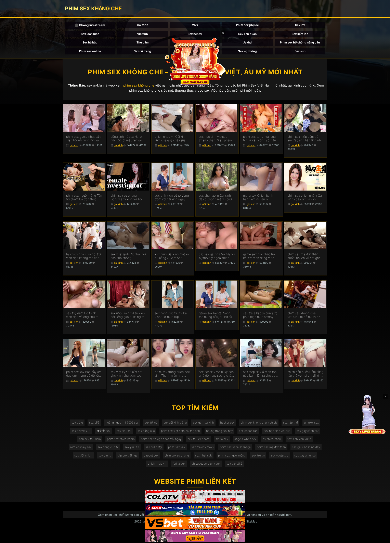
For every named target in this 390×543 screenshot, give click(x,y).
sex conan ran (248, 430)
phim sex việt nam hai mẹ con (180, 430)
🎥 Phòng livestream (90, 25)
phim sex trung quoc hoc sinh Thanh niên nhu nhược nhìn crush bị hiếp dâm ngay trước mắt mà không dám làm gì (172, 373)
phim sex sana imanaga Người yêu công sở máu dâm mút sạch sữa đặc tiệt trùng (259, 138)
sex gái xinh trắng (175, 422)
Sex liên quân (247, 34)
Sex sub (300, 51)
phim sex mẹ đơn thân (271, 447)
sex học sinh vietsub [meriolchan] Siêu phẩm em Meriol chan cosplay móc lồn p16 (215, 138)
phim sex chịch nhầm (121, 439)
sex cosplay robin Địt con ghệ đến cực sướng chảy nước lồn (216, 373)
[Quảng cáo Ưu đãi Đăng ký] (195, 510)
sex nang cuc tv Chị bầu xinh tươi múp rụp (171, 315)
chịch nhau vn (157, 463)
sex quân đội (153, 447)
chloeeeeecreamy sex (206, 463)
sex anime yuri (81, 430)
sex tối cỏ (151, 422)
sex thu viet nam (198, 439)
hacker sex (227, 422)
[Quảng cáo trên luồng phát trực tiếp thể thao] (195, 536)
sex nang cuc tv (108, 447)
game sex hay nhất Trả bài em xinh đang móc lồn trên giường (261, 256)
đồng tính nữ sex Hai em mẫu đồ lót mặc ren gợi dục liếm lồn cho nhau (127, 138)
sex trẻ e (77, 422)
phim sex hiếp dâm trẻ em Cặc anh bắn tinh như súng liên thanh (305, 138)
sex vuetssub (279, 455)
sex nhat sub (203, 455)
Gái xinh (142, 25)
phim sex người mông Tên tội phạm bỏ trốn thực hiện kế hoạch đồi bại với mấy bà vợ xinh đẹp (84, 197)
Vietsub (142, 34)
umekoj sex (311, 422)
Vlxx (195, 25)
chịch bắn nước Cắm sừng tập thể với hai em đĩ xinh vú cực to (305, 373)
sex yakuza (132, 447)
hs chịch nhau (272, 439)
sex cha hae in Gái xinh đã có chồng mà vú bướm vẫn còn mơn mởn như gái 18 (217, 197)
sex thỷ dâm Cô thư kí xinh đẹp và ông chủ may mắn (84, 315)
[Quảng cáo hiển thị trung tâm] (195, 60)
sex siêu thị (124, 430)
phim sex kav (176, 447)
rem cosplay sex (80, 447)
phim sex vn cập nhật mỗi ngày (161, 439)
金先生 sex (103, 430)
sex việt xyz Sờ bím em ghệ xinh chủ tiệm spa (126, 373)
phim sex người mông (232, 455)
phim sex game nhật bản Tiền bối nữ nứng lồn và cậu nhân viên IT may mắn (83, 138)
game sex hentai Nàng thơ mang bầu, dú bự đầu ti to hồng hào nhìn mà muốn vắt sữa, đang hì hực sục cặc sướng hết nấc (216, 315)
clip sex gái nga (127, 455)
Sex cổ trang (142, 51)
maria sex (222, 439)
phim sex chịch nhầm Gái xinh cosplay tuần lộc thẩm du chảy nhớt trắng (304, 197)
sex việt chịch (83, 455)
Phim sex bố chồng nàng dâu (300, 42)
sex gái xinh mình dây (306, 447)
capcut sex (151, 455)
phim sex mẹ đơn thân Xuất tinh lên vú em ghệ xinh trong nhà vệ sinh (304, 256)
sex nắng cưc (146, 430)
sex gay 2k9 (234, 463)
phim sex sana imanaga (235, 447)
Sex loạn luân (90, 34)
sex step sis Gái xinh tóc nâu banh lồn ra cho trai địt (259, 373)
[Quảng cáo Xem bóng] (195, 496)
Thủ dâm (142, 42)
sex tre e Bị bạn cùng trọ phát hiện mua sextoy (260, 315)
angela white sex (245, 439)
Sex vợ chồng (247, 51)
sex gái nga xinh (203, 422)
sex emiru (105, 455)
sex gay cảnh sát (308, 430)
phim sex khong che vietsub (259, 422)
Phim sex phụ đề (247, 25)
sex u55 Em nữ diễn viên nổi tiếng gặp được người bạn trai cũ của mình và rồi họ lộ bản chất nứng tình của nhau (127, 315)
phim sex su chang (177, 455)
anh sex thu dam (90, 439)
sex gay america (305, 455)
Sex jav (300, 25)
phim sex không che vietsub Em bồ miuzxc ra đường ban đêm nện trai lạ (304, 315)
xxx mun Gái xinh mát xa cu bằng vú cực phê (172, 256)
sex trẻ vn (258, 455)
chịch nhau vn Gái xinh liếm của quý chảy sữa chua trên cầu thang (170, 138)
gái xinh (74, 145)
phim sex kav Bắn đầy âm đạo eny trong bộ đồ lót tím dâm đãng (84, 373)
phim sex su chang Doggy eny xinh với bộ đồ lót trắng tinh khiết (128, 197)
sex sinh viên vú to (299, 439)
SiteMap (251, 521)
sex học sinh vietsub (277, 430)
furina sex (178, 463)
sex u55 (94, 422)
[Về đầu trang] (381, 538)
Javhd (247, 42)
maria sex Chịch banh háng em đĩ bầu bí (258, 197)
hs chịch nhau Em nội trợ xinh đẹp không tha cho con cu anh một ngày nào (84, 256)
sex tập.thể (290, 422)
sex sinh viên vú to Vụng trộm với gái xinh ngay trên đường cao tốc (172, 197)
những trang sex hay (219, 430)
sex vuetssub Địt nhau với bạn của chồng (128, 256)
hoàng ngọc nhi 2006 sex (122, 422)
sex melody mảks (202, 447)
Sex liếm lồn (300, 34)
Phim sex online (90, 51)
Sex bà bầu (90, 42)
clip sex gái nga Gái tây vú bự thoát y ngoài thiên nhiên (217, 256)
